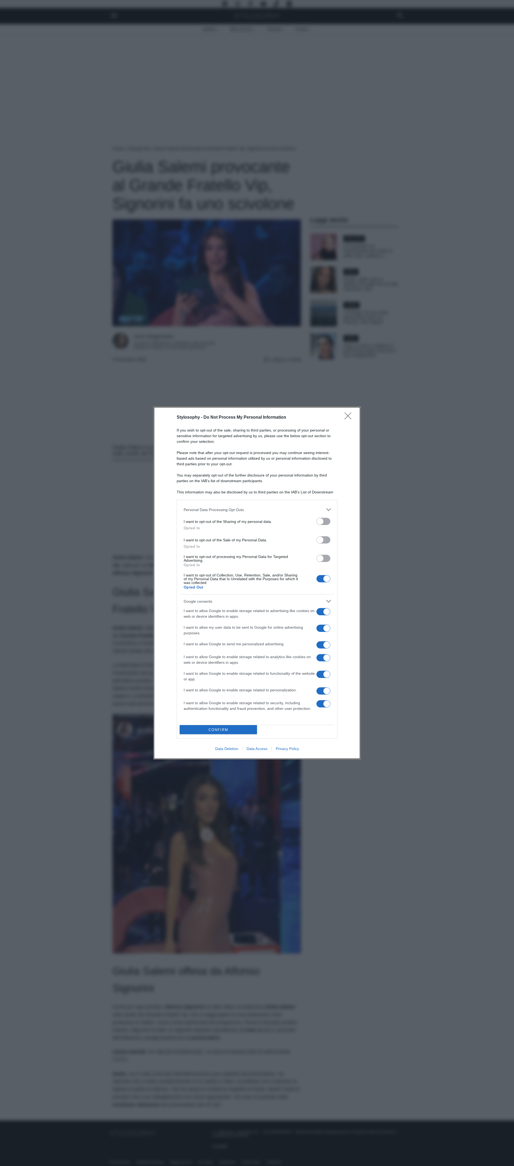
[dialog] (257, 583)
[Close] (350, 418)
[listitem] (257, 509)
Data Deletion (226, 749)
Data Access (257, 749)
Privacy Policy (287, 749)
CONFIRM (218, 730)
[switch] (323, 521)
